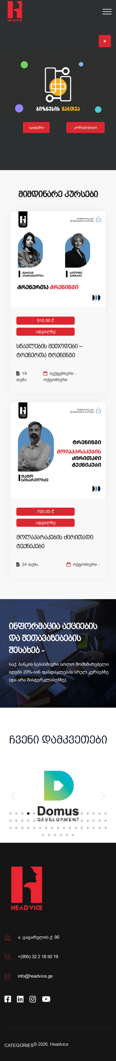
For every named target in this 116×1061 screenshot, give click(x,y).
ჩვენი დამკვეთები (58, 740)
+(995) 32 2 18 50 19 (38, 957)
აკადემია (36, 127)
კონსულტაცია (85, 127)
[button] (10, 813)
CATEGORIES (19, 1045)
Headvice (59, 1044)
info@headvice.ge (35, 976)
